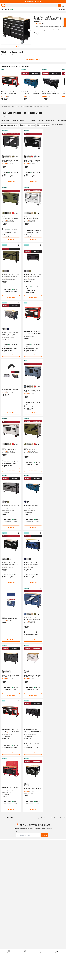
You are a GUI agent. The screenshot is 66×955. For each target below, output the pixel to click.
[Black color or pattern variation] (25, 156)
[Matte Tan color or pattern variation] (30, 156)
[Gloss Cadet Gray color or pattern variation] (8, 156)
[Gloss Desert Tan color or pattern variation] (10, 156)
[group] (16, 30)
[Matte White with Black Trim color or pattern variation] (6, 329)
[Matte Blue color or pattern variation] (25, 502)
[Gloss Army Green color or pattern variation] (13, 156)
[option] (64, 818)
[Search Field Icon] (59, 5)
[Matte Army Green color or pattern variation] (3, 213)
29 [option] (61, 818)
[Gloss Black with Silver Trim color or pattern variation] (3, 559)
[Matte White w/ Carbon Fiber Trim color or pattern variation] (3, 444)
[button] (29, 30)
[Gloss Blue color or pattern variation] (25, 614)
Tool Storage (6, 106)
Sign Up (44, 835)
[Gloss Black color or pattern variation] (3, 156)
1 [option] (41, 817)
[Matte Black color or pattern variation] (8, 271)
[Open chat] (65, 22)
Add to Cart (11, 181)
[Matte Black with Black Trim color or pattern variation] (3, 329)
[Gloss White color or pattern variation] (25, 213)
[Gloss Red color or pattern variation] (35, 444)
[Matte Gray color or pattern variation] (6, 271)
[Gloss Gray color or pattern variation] (6, 156)
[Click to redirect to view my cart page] (63, 6)
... (1, 106)
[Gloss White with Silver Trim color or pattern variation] (10, 559)
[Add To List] (29, 16)
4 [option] (51, 818)
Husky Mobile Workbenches (42, 106)
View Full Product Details (33, 59)
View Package (11, 412)
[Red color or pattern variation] (32, 156)
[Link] (11, 271)
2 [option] (44, 818)
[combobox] (31, 5)
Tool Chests (15, 106)
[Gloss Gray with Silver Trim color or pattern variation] (28, 156)
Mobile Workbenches (27, 106)
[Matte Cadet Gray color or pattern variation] (35, 156)
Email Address (20, 832)
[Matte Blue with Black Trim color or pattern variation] (8, 329)
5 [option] (54, 818)
